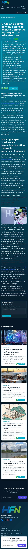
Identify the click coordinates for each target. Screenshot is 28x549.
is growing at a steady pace (10, 103)
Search (18, 7)
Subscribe (24, 12)
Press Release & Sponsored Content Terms (11, 533)
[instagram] (8, 520)
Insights (13, 7)
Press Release (23, 7)
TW (4, 87)
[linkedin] (11, 520)
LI (7, 87)
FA (2, 87)
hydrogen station (6, 159)
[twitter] (5, 520)
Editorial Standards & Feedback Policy (10, 530)
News (8, 7)
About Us (3, 524)
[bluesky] (2, 520)
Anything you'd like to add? (11, 307)
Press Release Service (6, 535)
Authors (3, 526)
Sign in (18, 12)
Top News (2, 7)
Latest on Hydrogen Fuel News (8, 17)
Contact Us (4, 528)
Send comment (6, 316)
